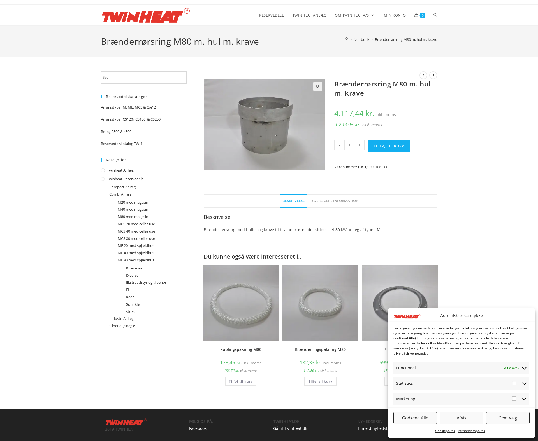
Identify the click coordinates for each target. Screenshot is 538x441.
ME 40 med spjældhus (136, 252)
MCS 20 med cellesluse (136, 223)
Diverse (132, 275)
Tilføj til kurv (389, 146)
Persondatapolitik (471, 430)
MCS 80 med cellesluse (136, 238)
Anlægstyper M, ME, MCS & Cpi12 (128, 107)
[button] (317, 86)
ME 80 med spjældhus (136, 259)
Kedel (130, 296)
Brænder (134, 268)
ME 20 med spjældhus (136, 245)
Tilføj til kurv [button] (241, 381)
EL (128, 289)
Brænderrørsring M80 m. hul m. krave (406, 39)
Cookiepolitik (445, 430)
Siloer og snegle (122, 325)
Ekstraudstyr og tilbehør (146, 282)
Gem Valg (507, 418)
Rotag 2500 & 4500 (116, 131)
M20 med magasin (133, 202)
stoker (131, 311)
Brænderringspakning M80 (320, 349)
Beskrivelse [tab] (293, 200)
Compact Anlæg (122, 186)
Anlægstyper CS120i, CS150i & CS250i (131, 119)
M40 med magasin (133, 209)
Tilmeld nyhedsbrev (376, 428)
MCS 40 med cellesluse (136, 231)
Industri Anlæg (121, 318)
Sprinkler (133, 304)
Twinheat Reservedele (125, 178)
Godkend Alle (415, 418)
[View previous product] (423, 75)
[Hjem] (346, 39)
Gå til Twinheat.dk (290, 428)
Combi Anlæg (120, 194)
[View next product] (433, 75)
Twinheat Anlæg (120, 170)
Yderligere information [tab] (335, 200)
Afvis (461, 418)
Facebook (198, 428)
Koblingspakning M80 (240, 349)
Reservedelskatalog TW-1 (121, 143)
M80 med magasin (133, 216)
